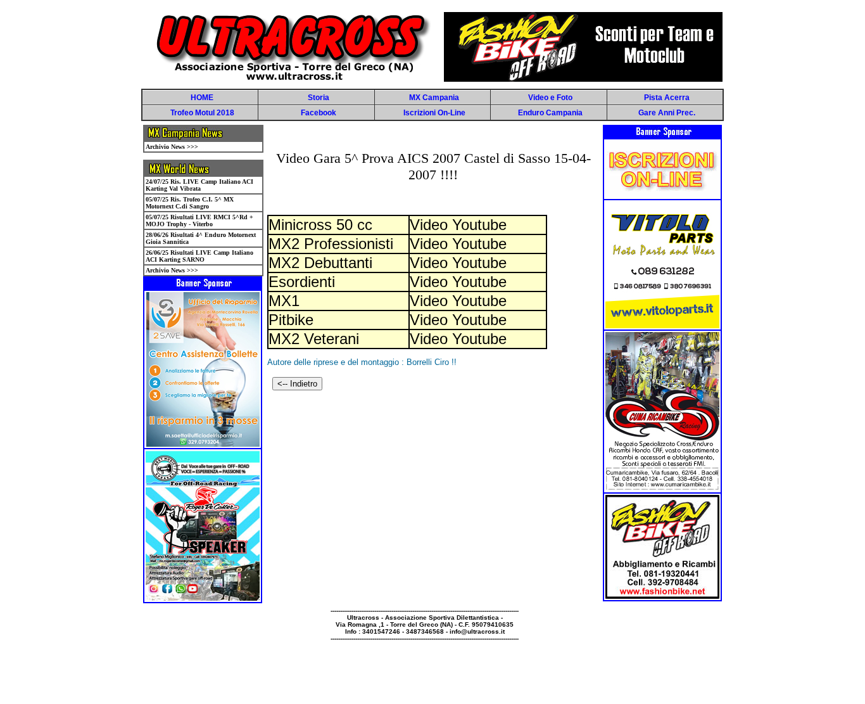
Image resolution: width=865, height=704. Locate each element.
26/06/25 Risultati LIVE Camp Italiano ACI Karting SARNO (199, 256)
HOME (202, 97)
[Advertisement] (355, 670)
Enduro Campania (550, 112)
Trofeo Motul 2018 (202, 112)
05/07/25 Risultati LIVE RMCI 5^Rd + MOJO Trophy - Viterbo (199, 220)
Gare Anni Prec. (666, 112)
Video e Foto (550, 97)
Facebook (318, 112)
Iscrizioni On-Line (434, 112)
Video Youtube (458, 224)
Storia (318, 97)
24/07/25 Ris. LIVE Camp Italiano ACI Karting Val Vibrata (199, 185)
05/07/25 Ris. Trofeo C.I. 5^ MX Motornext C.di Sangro (190, 203)
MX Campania (434, 97)
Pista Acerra (667, 97)
